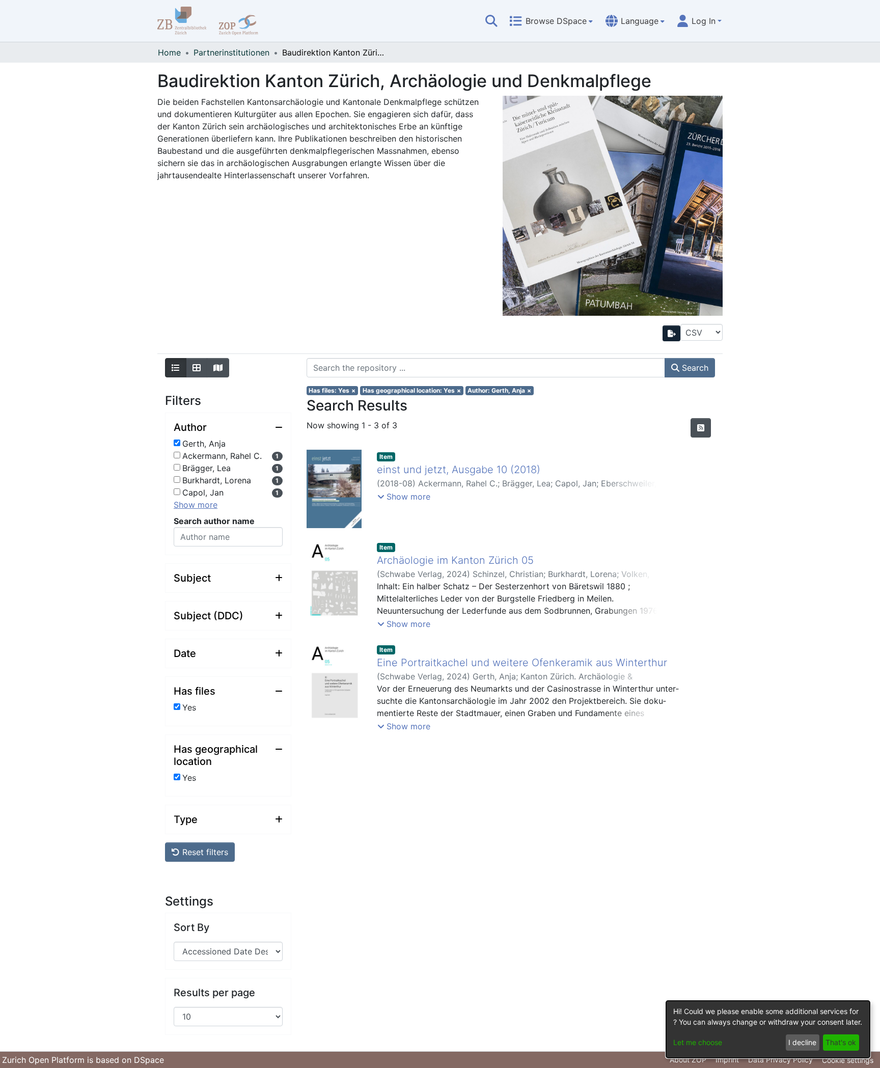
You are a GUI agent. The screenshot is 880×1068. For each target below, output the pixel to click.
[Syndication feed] (701, 427)
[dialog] (768, 1029)
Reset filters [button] (204, 852)
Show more (195, 505)
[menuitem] (551, 21)
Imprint (727, 1059)
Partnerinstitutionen (231, 52)
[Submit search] (491, 21)
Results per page (214, 993)
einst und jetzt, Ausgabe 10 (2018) (458, 469)
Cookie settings (847, 1060)
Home (169, 52)
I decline (802, 1042)
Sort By (191, 927)
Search (693, 368)
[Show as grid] (196, 367)
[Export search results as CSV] (672, 333)
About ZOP (688, 1059)
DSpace (149, 1060)
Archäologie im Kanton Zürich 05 (455, 560)
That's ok (841, 1042)
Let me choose (697, 1042)
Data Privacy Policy (780, 1059)
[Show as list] (175, 367)
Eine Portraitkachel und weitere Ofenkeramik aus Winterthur (522, 662)
